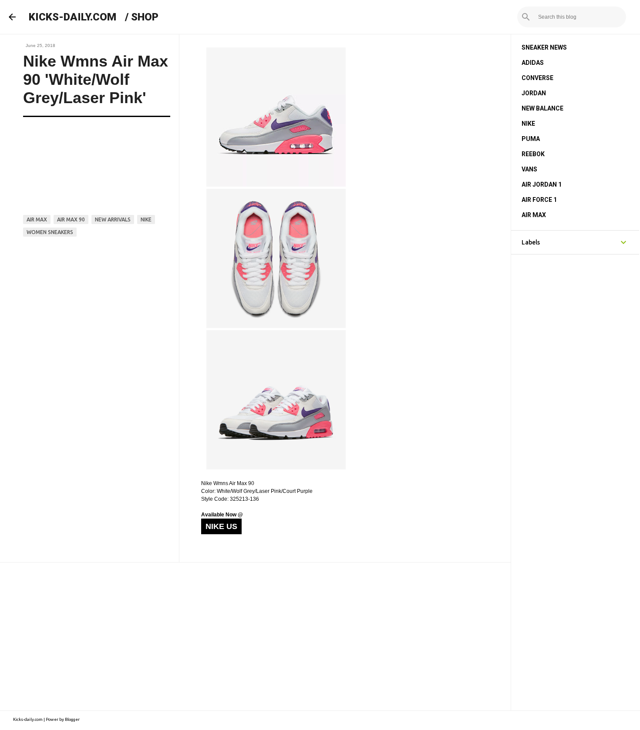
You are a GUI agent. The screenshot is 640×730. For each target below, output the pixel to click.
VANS (529, 169)
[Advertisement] (255, 636)
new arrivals (113, 219)
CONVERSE (537, 77)
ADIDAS (533, 62)
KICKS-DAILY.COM (72, 17)
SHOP (144, 17)
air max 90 (71, 219)
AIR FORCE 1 (539, 199)
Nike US (221, 526)
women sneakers (50, 232)
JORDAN (534, 93)
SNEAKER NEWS (544, 47)
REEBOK (533, 154)
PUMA (531, 138)
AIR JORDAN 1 (542, 184)
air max (37, 219)
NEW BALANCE (542, 108)
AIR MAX (534, 214)
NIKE (528, 123)
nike (146, 219)
